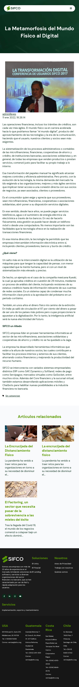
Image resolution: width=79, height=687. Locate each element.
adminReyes (9, 114)
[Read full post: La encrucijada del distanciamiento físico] (58, 440)
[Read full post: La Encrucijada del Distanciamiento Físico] (21, 440)
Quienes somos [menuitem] (61, 572)
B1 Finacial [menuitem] (36, 568)
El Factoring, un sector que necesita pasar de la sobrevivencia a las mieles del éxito (20, 511)
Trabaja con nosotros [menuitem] (64, 568)
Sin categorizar (12, 395)
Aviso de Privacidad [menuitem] (63, 564)
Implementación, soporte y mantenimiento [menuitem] (20, 610)
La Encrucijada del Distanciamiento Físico (19, 450)
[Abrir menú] (70, 8)
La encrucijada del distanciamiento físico (56, 450)
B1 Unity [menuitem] (35, 564)
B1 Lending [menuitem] (36, 572)
